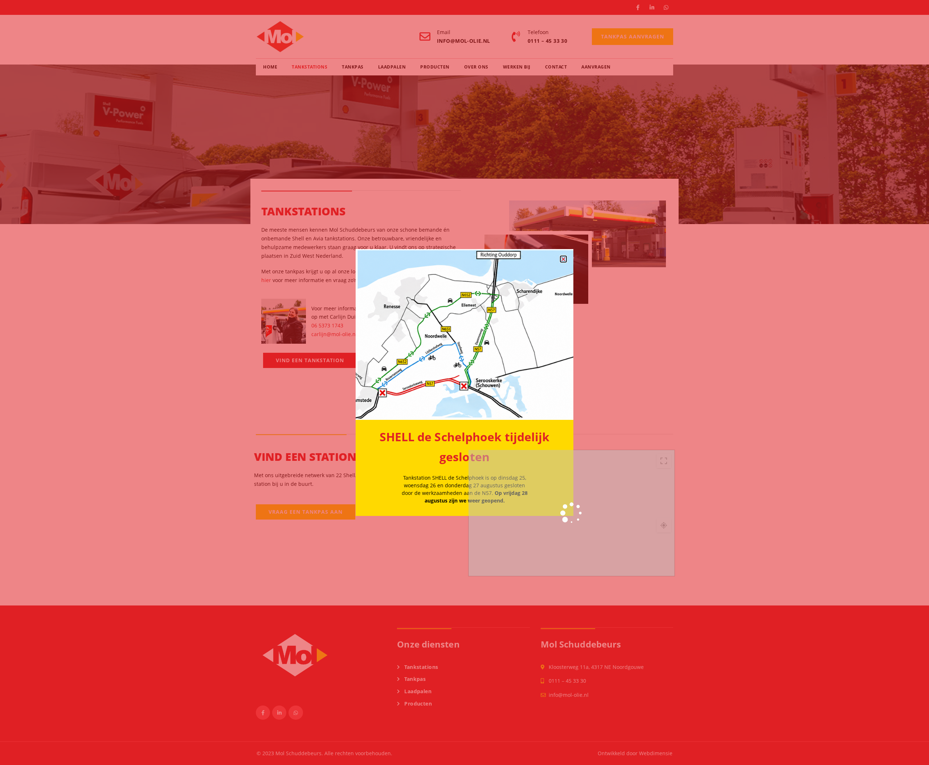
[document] (464, 382)
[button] (563, 259)
